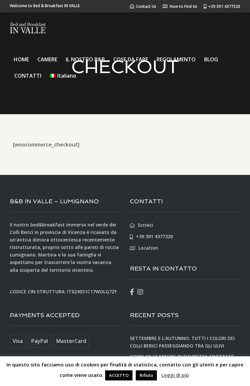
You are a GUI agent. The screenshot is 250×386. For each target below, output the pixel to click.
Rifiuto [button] (146, 375)
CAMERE (47, 59)
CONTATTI (27, 75)
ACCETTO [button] (119, 375)
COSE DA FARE (130, 59)
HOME (21, 59)
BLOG (211, 59)
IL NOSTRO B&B (85, 59)
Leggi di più (175, 375)
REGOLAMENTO (176, 59)
